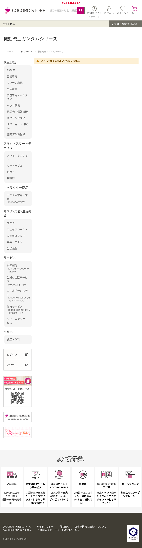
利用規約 (64, 526)
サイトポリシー (45, 526)
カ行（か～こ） (25, 51)
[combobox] (66, 10)
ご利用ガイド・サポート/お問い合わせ (58, 530)
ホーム (10, 51)
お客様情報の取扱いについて (90, 526)
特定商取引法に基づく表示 (17, 530)
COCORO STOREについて (17, 526)
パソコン (12, 365)
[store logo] (24, 12)
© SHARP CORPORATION (14, 538)
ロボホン (12, 354)
